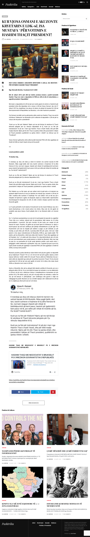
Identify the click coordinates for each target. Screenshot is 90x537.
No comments (38, 39)
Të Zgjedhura (65, 208)
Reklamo (53, 523)
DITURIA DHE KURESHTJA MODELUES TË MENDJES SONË (64, 504)
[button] (3, 4)
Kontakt (47, 523)
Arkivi (33, 523)
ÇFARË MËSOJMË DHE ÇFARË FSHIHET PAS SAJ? (78, 116)
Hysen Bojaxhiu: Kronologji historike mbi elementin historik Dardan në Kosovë (74, 140)
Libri (63, 192)
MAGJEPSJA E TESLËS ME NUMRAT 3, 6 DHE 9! (78, 30)
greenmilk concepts (67, 153)
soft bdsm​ (64, 138)
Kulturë (64, 188)
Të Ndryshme (65, 205)
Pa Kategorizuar (66, 198)
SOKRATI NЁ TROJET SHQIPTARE (77, 94)
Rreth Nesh (40, 523)
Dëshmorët (65, 172)
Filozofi (64, 178)
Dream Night (65, 130)
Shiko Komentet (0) (34, 403)
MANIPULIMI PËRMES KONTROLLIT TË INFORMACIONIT (77, 105)
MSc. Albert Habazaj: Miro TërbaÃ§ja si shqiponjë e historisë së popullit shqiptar (74, 131)
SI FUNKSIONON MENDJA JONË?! (78, 67)
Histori (63, 182)
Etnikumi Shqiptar (67, 175)
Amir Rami (73, 533)
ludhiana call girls (66, 160)
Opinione (5, 16)
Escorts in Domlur (66, 147)
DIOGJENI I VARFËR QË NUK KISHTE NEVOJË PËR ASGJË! (78, 78)
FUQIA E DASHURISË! (77, 41)
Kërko (86, 18)
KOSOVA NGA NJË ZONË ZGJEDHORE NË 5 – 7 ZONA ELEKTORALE (20, 504)
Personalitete (65, 202)
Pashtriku (11, 4)
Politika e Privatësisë (45, 525)
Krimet (63, 185)
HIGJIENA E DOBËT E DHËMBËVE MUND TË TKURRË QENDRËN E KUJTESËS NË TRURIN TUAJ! (77, 54)
